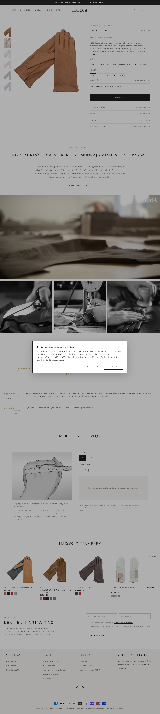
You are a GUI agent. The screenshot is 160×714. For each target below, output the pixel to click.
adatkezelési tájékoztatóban (50, 360)
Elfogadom (113, 367)
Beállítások (92, 367)
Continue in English (94, 2)
